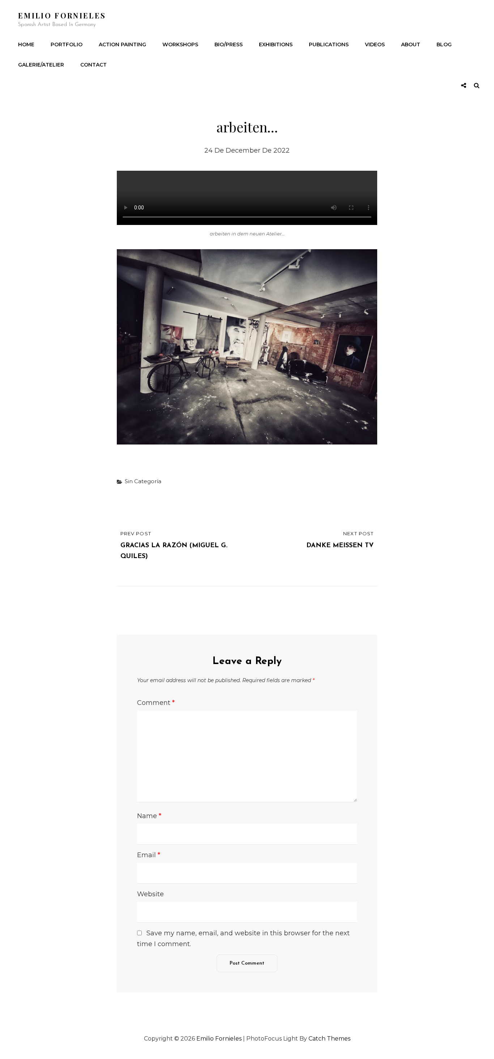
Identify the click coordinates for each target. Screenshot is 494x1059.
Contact (93, 64)
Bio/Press (228, 44)
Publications (329, 44)
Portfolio (66, 44)
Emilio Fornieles (62, 15)
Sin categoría (143, 481)
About (410, 44)
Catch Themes (329, 1038)
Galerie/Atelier (41, 64)
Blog (444, 44)
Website (150, 894)
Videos (375, 44)
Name (149, 816)
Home (26, 44)
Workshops (180, 44)
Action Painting (122, 44)
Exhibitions (276, 44)
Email (148, 855)
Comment (156, 703)
